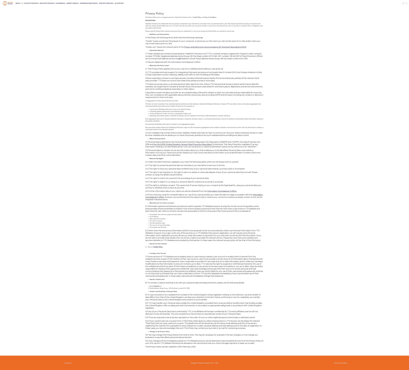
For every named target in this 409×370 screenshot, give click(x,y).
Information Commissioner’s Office (221, 191)
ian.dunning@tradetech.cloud (182, 59)
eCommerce (60, 3)
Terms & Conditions (210, 17)
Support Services (106, 3)
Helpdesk (156, 286)
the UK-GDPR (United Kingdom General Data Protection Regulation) (183, 144)
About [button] (18, 3)
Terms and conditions (340, 363)
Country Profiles (31, 3)
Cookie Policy (197, 17)
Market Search (72, 3)
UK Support (119, 3)
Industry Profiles (47, 3)
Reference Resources (88, 3)
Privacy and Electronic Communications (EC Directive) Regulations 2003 (215, 47)
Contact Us (68, 363)
